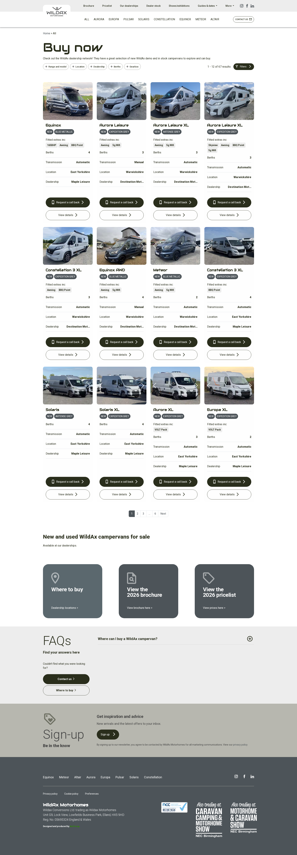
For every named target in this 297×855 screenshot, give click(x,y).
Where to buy (65, 690)
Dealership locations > (64, 607)
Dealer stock (153, 5)
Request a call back (68, 202)
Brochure (88, 5)
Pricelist (107, 5)
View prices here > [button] (214, 607)
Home (46, 33)
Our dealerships (129, 5)
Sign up (105, 734)
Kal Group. (75, 826)
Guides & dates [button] (206, 5)
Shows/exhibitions (179, 5)
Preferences (92, 793)
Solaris (134, 777)
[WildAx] (56, 12)
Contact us (65, 679)
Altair (77, 777)
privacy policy (240, 744)
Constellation (153, 777)
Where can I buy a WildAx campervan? (127, 639)
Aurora (90, 777)
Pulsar (120, 777)
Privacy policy (50, 793)
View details (66, 215)
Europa (105, 777)
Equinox (48, 777)
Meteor (64, 777)
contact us (242, 19)
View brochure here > (139, 607)
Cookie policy (71, 793)
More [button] (229, 5)
